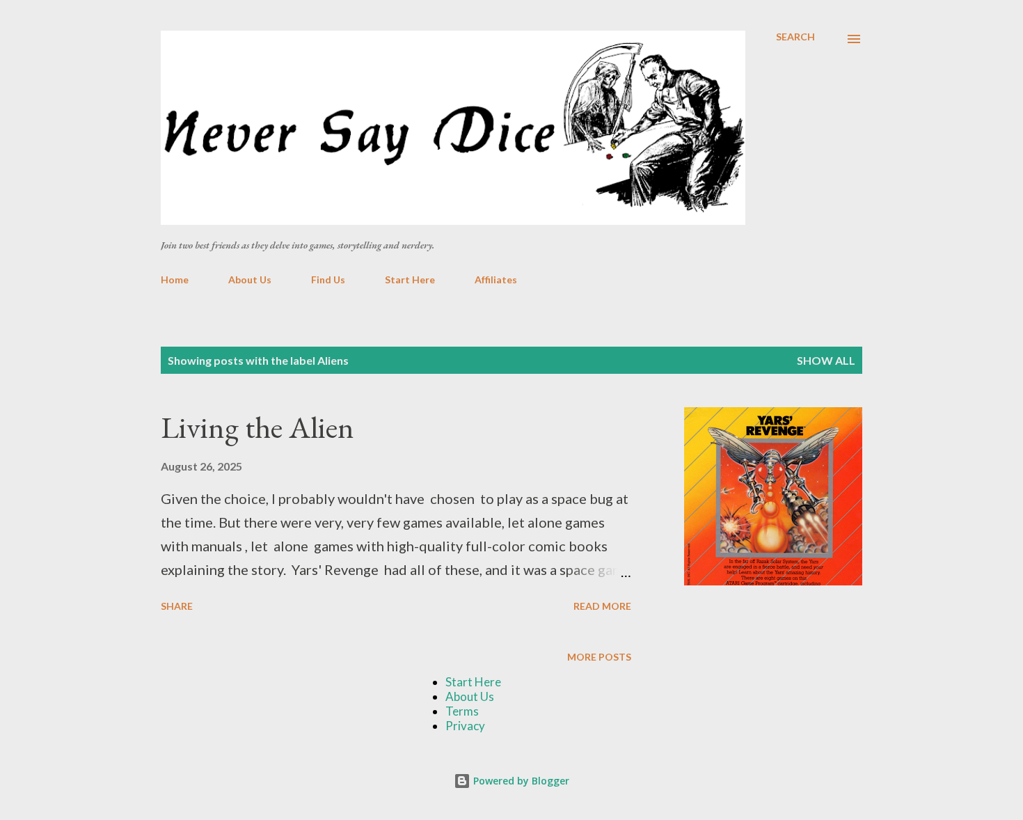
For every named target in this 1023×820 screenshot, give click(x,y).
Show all (826, 360)
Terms (462, 711)
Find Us (328, 279)
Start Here (410, 279)
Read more (602, 606)
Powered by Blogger (519, 780)
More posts (599, 657)
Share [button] (177, 606)
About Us (249, 279)
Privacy (465, 725)
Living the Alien (257, 427)
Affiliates (496, 279)
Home (175, 279)
